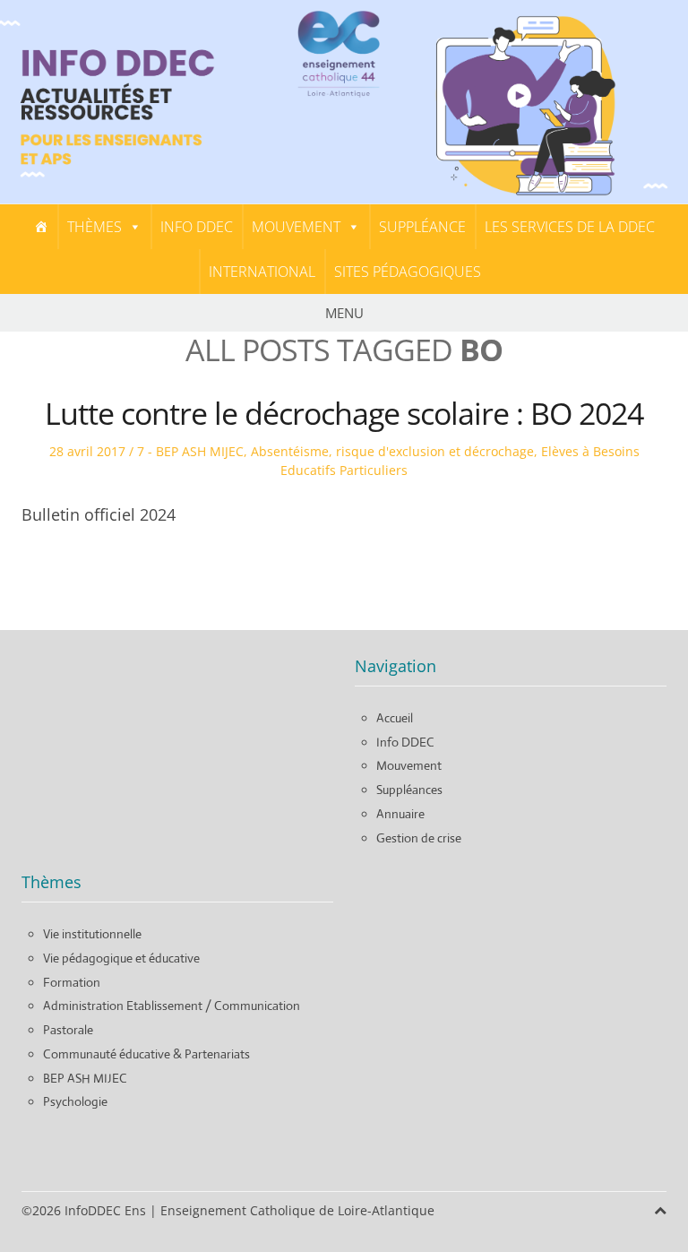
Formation (71, 982)
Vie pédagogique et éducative (121, 958)
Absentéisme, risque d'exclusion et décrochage (392, 451)
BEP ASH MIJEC (85, 1078)
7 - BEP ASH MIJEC (190, 451)
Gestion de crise (418, 838)
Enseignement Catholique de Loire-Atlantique (297, 1210)
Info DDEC (196, 227)
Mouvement (296, 227)
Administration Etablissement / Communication (171, 1005)
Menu (344, 313)
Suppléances (409, 789)
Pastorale (68, 1030)
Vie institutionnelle (92, 934)
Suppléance (422, 227)
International (262, 271)
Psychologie (75, 1101)
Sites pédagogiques (407, 271)
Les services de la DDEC (570, 227)
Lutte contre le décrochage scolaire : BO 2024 (344, 413)
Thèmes (94, 227)
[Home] (41, 226)
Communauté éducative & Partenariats (146, 1054)
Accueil (394, 718)
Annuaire (400, 814)
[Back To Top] (660, 1210)
